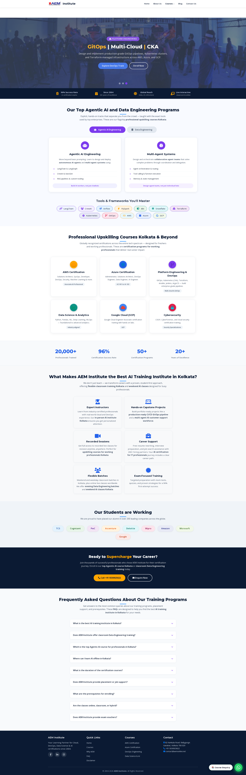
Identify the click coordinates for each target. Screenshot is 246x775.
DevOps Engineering (133, 751)
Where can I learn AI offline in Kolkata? (92, 658)
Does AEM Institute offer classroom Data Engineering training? (104, 635)
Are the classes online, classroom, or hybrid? (95, 705)
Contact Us (191, 3)
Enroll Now (138, 65)
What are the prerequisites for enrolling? (93, 693)
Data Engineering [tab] (143, 129)
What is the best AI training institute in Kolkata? (97, 623)
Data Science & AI (132, 756)
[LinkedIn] (57, 754)
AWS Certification (132, 743)
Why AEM (90, 751)
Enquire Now (141, 577)
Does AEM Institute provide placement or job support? (100, 682)
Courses (169, 3)
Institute (69, 3)
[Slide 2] (123, 83)
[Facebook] (50, 754)
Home (146, 3)
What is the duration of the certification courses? (98, 670)
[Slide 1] (120, 83)
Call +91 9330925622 (110, 577)
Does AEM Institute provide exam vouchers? (95, 717)
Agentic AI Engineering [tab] (109, 129)
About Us (157, 3)
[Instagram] (63, 754)
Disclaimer (90, 760)
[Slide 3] (126, 83)
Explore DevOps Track (113, 65)
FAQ (88, 756)
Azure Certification (132, 747)
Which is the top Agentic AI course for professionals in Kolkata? (104, 646)
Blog (180, 3)
